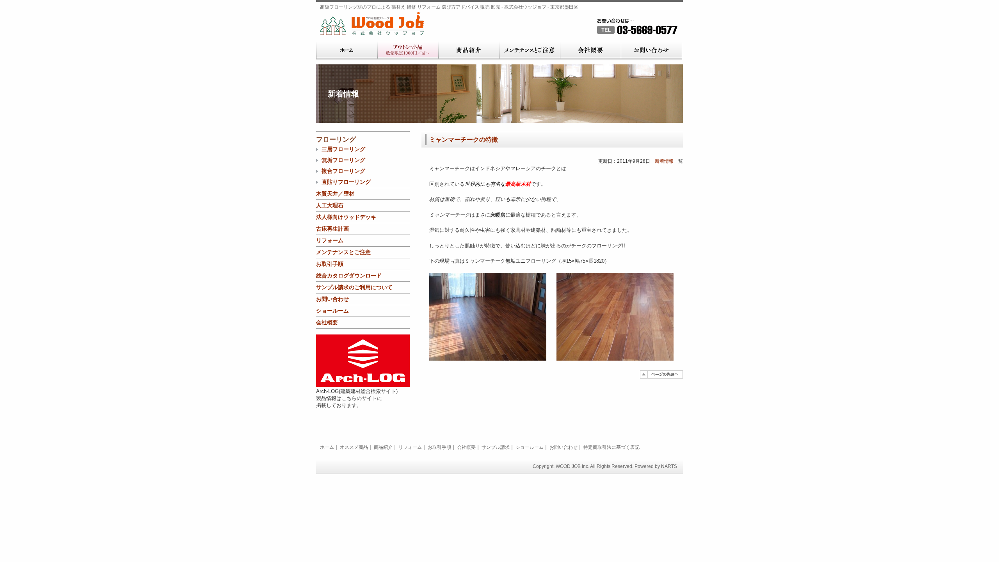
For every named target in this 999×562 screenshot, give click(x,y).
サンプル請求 (496, 447)
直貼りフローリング (346, 182)
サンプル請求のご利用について (354, 287)
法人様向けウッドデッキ (346, 217)
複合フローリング (343, 171)
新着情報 (664, 161)
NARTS (669, 466)
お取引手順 (329, 264)
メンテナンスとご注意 (529, 50)
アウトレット (407, 50)
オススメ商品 (354, 447)
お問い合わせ (651, 50)
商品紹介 (468, 50)
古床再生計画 (332, 229)
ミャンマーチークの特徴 (463, 139)
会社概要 (590, 50)
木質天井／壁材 (335, 193)
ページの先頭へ (661, 374)
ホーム (346, 50)
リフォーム (329, 240)
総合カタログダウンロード (349, 275)
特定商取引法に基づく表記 (611, 447)
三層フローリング (343, 149)
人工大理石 (329, 205)
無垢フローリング (343, 160)
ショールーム (332, 311)
